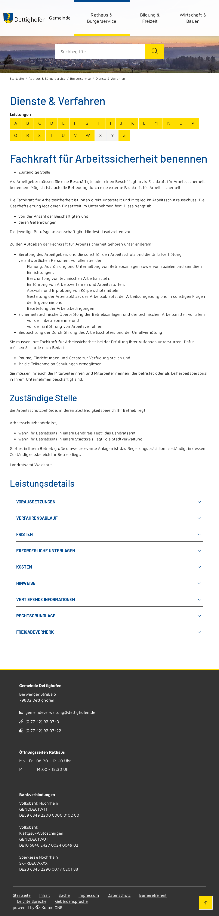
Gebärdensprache (71, 901)
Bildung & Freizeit (150, 18)
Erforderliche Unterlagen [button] (45, 550)
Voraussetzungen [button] (35, 501)
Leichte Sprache (31, 901)
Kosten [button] (24, 566)
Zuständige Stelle (34, 172)
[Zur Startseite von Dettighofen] (24, 18)
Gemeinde (60, 17)
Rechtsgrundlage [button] (35, 615)
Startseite (17, 78)
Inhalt (44, 895)
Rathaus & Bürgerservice (102, 18)
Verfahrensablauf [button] (37, 518)
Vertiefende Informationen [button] (45, 599)
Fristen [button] (24, 534)
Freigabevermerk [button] (35, 632)
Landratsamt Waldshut (31, 464)
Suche (64, 895)
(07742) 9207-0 (42, 721)
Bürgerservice (80, 78)
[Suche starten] (154, 51)
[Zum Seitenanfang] (206, 903)
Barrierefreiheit (153, 895)
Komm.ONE (52, 907)
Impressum (88, 895)
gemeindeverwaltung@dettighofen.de (60, 712)
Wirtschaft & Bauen (193, 18)
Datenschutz (119, 895)
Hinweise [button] (26, 583)
